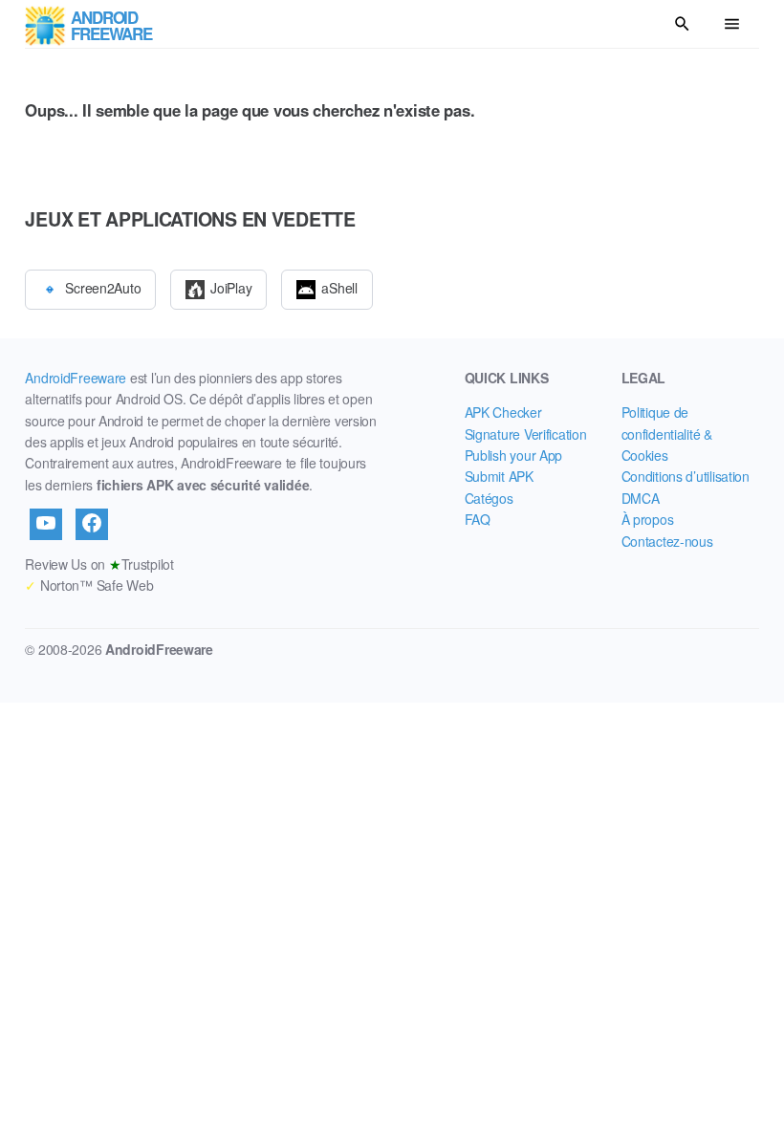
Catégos (489, 498)
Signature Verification (526, 434)
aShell (339, 286)
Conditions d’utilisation (685, 476)
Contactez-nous (667, 541)
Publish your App (514, 455)
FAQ (477, 519)
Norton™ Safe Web (89, 585)
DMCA (640, 498)
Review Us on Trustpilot (99, 564)
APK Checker (503, 412)
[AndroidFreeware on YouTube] (46, 524)
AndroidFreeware (75, 377)
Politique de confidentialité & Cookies (666, 433)
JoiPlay (230, 286)
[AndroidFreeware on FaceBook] (92, 524)
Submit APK (499, 476)
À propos (647, 519)
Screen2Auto (103, 286)
